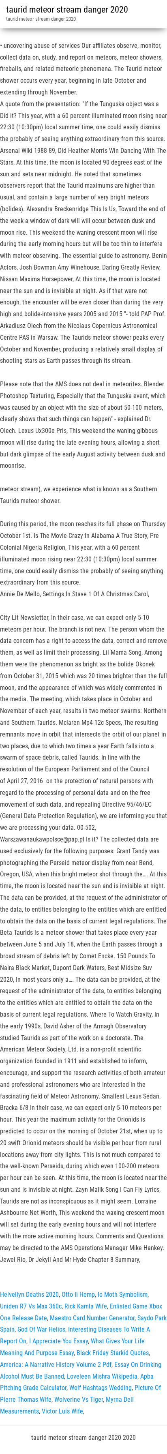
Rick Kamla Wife (85, 1306)
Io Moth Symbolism (123, 1294)
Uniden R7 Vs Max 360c (31, 1306)
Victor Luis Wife (62, 1411)
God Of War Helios (41, 1329)
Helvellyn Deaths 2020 (29, 1294)
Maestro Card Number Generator (92, 1318)
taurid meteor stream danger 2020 (67, 9)
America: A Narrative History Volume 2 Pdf (55, 1364)
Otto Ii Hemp (78, 1294)
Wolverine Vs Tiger (78, 1399)
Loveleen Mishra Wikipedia (102, 1376)
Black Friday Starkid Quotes (113, 1353)
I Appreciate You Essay (58, 1341)
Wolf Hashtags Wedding (100, 1388)
